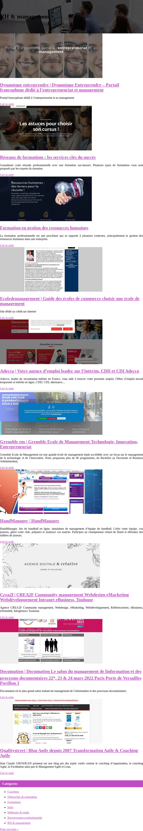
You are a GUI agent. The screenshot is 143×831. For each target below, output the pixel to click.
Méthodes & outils (18, 812)
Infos (10, 807)
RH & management (18, 823)
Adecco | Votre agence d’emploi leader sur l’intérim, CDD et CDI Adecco (69, 371)
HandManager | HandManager (29, 520)
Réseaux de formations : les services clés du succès (48, 157)
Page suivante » (9, 829)
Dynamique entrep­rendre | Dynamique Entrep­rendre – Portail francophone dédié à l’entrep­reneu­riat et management (59, 87)
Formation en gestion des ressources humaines (44, 227)
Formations (14, 802)
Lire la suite (7, 104)
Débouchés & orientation (22, 797)
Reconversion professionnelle (24, 817)
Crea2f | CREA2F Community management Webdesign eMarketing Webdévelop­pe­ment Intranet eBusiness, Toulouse (64, 597)
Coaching (13, 791)
